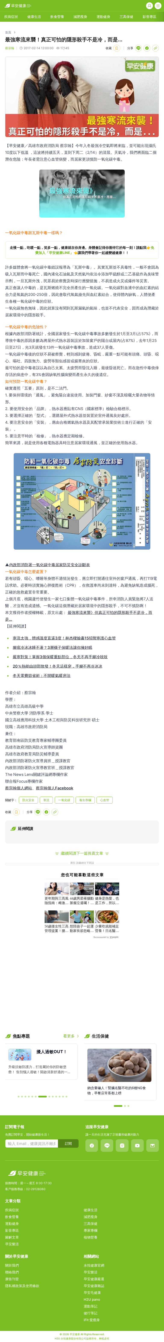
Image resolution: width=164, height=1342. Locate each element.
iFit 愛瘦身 (92, 1320)
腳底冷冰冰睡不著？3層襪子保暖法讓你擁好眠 (52, 647)
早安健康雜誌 (94, 1286)
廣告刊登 (12, 1279)
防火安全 (28, 800)
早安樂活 (12, 1244)
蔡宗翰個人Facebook (54, 788)
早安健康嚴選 (94, 1279)
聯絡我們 (12, 1272)
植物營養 (90, 1237)
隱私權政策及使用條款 (22, 1286)
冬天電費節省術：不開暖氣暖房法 (41, 675)
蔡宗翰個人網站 (18, 788)
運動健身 (103, 16)
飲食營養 (57, 16)
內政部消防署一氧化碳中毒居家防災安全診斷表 (49, 565)
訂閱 (68, 1143)
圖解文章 (12, 1237)
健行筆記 (90, 1313)
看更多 (69, 1036)
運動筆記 (90, 1306)
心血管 (104, 800)
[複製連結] (155, 48)
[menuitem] (11, 17)
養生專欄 (85, 800)
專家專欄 (90, 1230)
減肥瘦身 (80, 16)
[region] (82, 250)
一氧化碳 (64, 800)
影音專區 (149, 16)
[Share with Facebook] (147, 48)
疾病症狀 (11, 16)
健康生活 (34, 16)
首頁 (8, 32)
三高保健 (126, 16)
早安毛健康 (92, 1292)
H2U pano (92, 1299)
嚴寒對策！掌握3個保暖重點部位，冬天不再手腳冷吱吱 (60, 657)
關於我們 (12, 1265)
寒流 (46, 800)
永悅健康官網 (94, 1265)
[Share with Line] (138, 48)
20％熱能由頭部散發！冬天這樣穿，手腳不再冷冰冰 (57, 666)
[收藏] (116, 48)
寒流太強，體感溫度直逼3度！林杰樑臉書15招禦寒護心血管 (64, 638)
